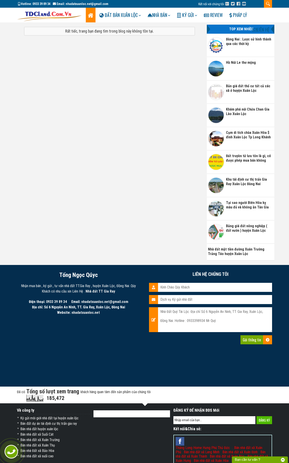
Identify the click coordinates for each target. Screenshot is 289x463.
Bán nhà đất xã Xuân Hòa (211, 460)
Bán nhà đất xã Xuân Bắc (227, 456)
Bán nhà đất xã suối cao (37, 456)
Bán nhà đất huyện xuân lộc (39, 429)
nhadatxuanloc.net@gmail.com (87, 4)
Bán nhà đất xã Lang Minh (201, 452)
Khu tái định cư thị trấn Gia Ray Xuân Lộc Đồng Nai (246, 181)
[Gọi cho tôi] (11, 452)
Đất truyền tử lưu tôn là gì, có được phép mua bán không (248, 158)
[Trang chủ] (90, 15)
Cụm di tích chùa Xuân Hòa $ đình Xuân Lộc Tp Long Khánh (248, 134)
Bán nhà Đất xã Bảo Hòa (37, 451)
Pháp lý (239, 15)
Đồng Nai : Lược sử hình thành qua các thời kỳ (248, 41)
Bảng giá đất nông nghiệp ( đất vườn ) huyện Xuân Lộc (246, 228)
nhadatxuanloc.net (86, 312)
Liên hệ (263, 29)
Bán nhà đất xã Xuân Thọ (37, 445)
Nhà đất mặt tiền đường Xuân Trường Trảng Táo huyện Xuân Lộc (236, 251)
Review (216, 15)
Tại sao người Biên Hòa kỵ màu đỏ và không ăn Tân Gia (247, 205)
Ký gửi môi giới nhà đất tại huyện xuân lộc (49, 418)
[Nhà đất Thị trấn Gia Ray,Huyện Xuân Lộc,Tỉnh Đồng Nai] (49, 14)
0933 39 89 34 (41, 4)
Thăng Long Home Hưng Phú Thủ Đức (203, 448)
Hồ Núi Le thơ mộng (241, 62)
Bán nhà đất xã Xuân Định (240, 452)
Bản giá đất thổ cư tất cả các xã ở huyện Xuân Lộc (248, 88)
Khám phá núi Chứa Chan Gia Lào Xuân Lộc (247, 111)
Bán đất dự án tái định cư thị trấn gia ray (48, 423)
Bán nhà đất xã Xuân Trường (40, 440)
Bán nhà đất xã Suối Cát (37, 434)
